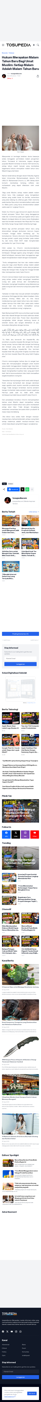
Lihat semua (33, 512)
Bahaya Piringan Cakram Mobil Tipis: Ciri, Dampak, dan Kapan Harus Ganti (9, 951)
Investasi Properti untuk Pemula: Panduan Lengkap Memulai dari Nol (28, 876)
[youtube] (12, 1332)
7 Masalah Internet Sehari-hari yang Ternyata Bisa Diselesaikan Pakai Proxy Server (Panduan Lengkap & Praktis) (10, 576)
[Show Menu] (3, 45)
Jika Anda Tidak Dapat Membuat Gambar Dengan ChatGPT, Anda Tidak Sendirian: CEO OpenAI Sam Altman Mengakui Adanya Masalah (18, 773)
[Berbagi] (37, 76)
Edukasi (11, 53)
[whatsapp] (20, 1332)
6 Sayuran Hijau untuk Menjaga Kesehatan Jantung (20, 987)
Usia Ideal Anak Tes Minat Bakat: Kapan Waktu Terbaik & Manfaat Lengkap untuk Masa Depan (28, 553)
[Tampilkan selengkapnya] (32, 489)
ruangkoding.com (31, 702)
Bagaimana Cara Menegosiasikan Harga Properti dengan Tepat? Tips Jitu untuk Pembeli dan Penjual (27, 899)
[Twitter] (22, 489)
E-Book (4, 1348)
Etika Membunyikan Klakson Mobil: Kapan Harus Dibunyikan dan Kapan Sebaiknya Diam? (10, 928)
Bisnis (24, 1344)
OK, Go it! (32, 1393)
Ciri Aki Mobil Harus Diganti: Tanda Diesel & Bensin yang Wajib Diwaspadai (29, 951)
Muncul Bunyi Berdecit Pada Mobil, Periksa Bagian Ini (29, 928)
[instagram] (16, 1332)
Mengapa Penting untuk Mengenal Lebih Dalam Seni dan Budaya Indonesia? (10, 530)
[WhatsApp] (27, 489)
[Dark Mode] (34, 45)
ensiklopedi (26, 1355)
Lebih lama (34, 640)
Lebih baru (6, 640)
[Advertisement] (20, 20)
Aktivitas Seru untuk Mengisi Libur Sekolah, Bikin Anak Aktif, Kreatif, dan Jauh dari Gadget (10, 553)
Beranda (5, 53)
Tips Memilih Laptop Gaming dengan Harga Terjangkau (20, 761)
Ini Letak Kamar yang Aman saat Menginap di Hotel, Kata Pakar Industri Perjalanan (25, 1198)
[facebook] (3, 1332)
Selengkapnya (9, 1396)
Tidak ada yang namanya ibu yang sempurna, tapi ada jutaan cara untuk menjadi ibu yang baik (27, 1185)
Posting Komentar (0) (20, 634)
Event (24, 1348)
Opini (3, 1355)
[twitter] (7, 1332)
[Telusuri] (38, 45)
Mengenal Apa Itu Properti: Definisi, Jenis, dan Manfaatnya (29, 530)
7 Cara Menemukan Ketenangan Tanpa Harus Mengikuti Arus (27, 888)
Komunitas (25, 1352)
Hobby (4, 1352)
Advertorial (5, 1344)
